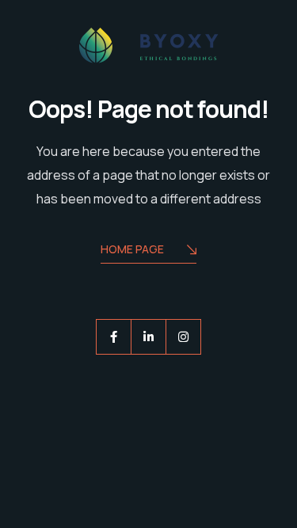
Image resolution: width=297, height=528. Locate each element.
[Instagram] (183, 337)
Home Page (132, 248)
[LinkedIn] (148, 337)
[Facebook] (114, 337)
